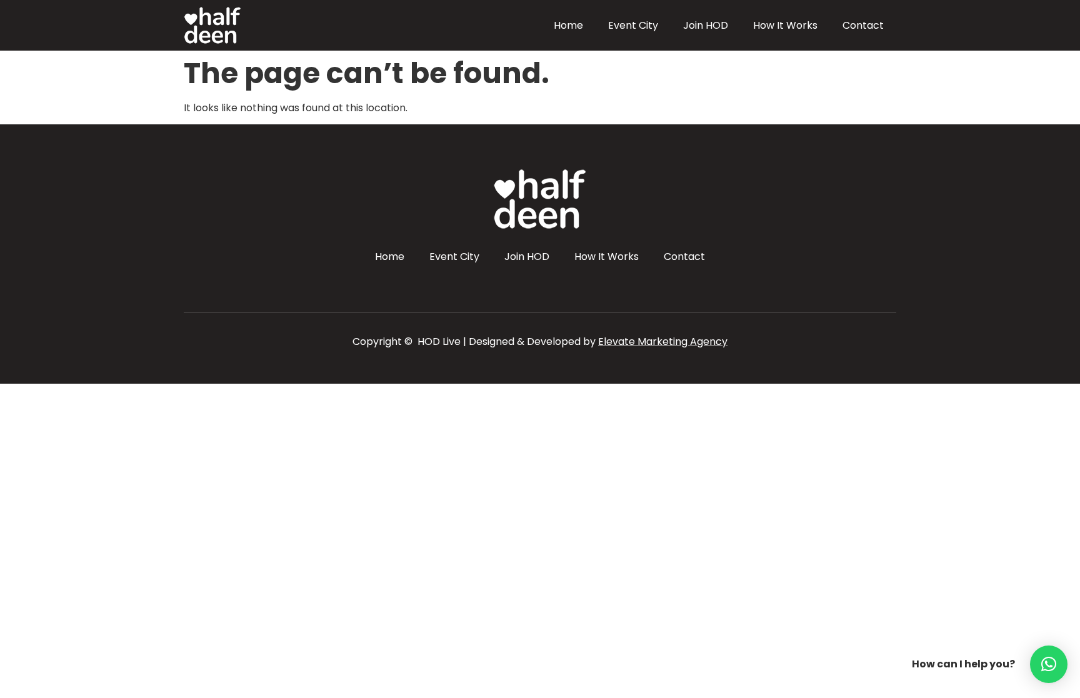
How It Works (785, 25)
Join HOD (705, 25)
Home (568, 25)
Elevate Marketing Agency (663, 341)
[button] (1049, 664)
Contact (863, 25)
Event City (633, 25)
